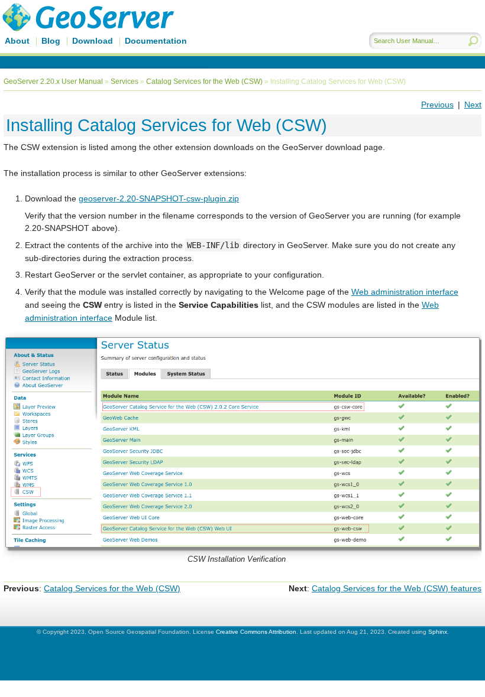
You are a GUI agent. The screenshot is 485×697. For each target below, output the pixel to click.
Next (472, 104)
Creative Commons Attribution (256, 631)
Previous (437, 104)
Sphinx (437, 631)
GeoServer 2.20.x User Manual (53, 81)
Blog (50, 40)
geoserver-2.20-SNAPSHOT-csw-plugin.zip (159, 198)
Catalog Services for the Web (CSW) (204, 81)
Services (124, 81)
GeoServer (104, 34)
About (17, 40)
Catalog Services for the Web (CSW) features (396, 588)
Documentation (156, 40)
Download (92, 40)
